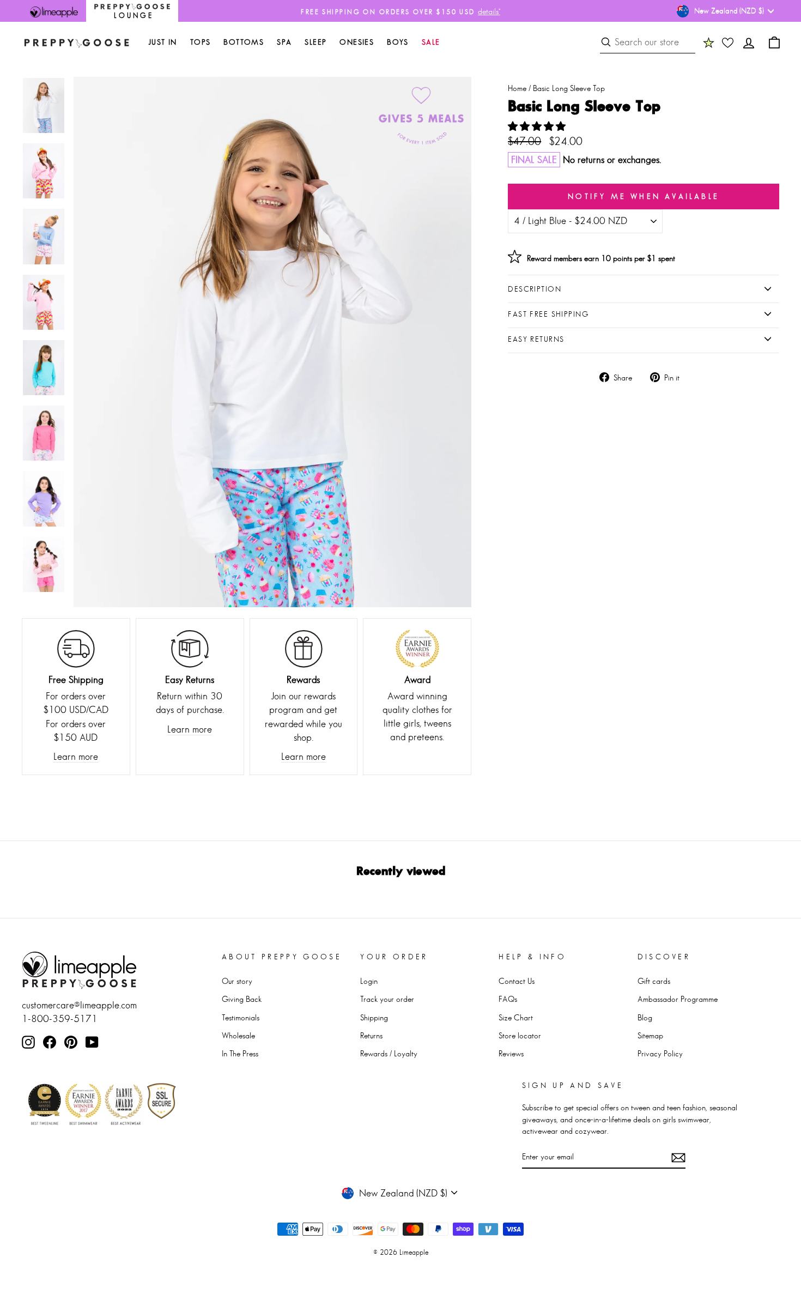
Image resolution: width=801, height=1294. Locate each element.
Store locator (520, 1035)
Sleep (315, 42)
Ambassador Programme (678, 998)
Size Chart (516, 1017)
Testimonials (240, 1017)
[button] (538, 126)
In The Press (240, 1053)
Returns (371, 1035)
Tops (200, 42)
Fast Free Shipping (548, 314)
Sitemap (650, 1035)
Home (517, 88)
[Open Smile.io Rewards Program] (708, 42)
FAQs (508, 998)
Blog (645, 1017)
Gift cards (654, 980)
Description (534, 289)
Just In (162, 42)
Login (369, 980)
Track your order (387, 998)
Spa (284, 42)
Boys (398, 42)
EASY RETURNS (536, 339)
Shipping (374, 1017)
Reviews (511, 1053)
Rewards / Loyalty (388, 1053)
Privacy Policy (660, 1053)
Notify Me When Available (643, 196)
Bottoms (243, 42)
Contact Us (517, 980)
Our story (237, 980)
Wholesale (238, 1035)
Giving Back (242, 998)
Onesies (356, 42)
